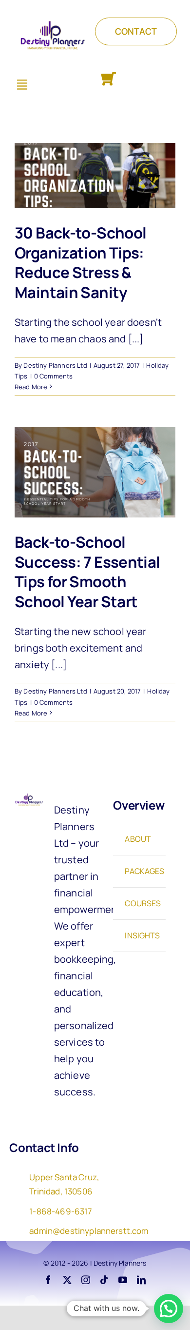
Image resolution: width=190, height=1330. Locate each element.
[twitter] (67, 1279)
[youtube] (122, 1279)
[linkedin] (141, 1279)
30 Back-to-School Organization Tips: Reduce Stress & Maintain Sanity (80, 262)
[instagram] (85, 1279)
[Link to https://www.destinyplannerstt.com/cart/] (108, 79)
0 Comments (53, 376)
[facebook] (48, 1279)
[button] (168, 1308)
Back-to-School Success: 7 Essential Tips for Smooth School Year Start (87, 572)
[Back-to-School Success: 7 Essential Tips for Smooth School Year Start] (95, 472)
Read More (31, 386)
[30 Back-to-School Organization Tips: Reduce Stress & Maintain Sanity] (95, 175)
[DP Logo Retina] (28, 796)
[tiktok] (104, 1279)
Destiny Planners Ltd (55, 365)
